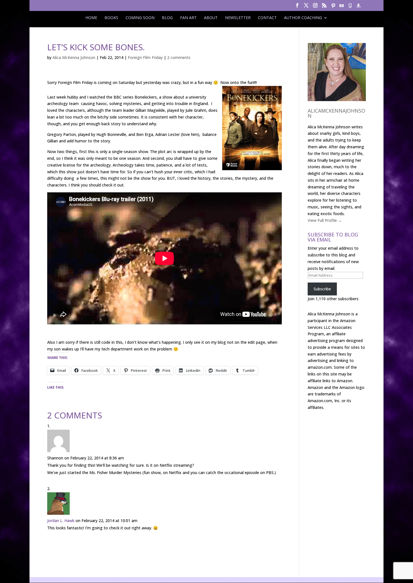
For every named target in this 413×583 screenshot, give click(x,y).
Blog (167, 17)
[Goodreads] (350, 7)
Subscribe (322, 289)
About (211, 17)
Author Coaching (303, 17)
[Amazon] (358, 7)
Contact (267, 17)
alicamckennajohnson (336, 113)
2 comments (178, 57)
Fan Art (188, 17)
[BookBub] (341, 7)
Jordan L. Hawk (60, 520)
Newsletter (238, 17)
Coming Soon (140, 17)
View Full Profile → (325, 220)
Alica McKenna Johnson (74, 57)
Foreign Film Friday (145, 57)
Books (111, 17)
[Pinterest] (333, 7)
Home (91, 17)
